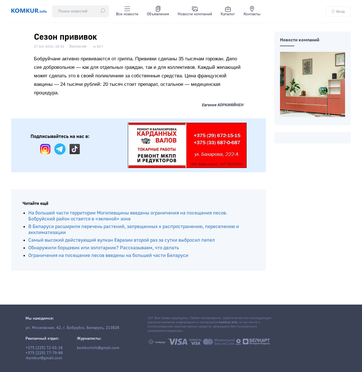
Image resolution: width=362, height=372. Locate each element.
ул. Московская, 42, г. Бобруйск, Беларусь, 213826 (72, 327)
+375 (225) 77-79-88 (44, 353)
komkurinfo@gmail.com (98, 347)
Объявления (158, 14)
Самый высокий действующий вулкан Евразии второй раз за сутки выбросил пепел (121, 240)
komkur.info (228, 322)
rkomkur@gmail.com (43, 358)
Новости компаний (195, 14)
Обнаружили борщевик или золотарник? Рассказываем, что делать (103, 248)
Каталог (228, 14)
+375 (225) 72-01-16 (44, 347)
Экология (78, 46)
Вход (340, 11)
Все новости (127, 14)
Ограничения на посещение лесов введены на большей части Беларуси (108, 255)
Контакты (252, 14)
